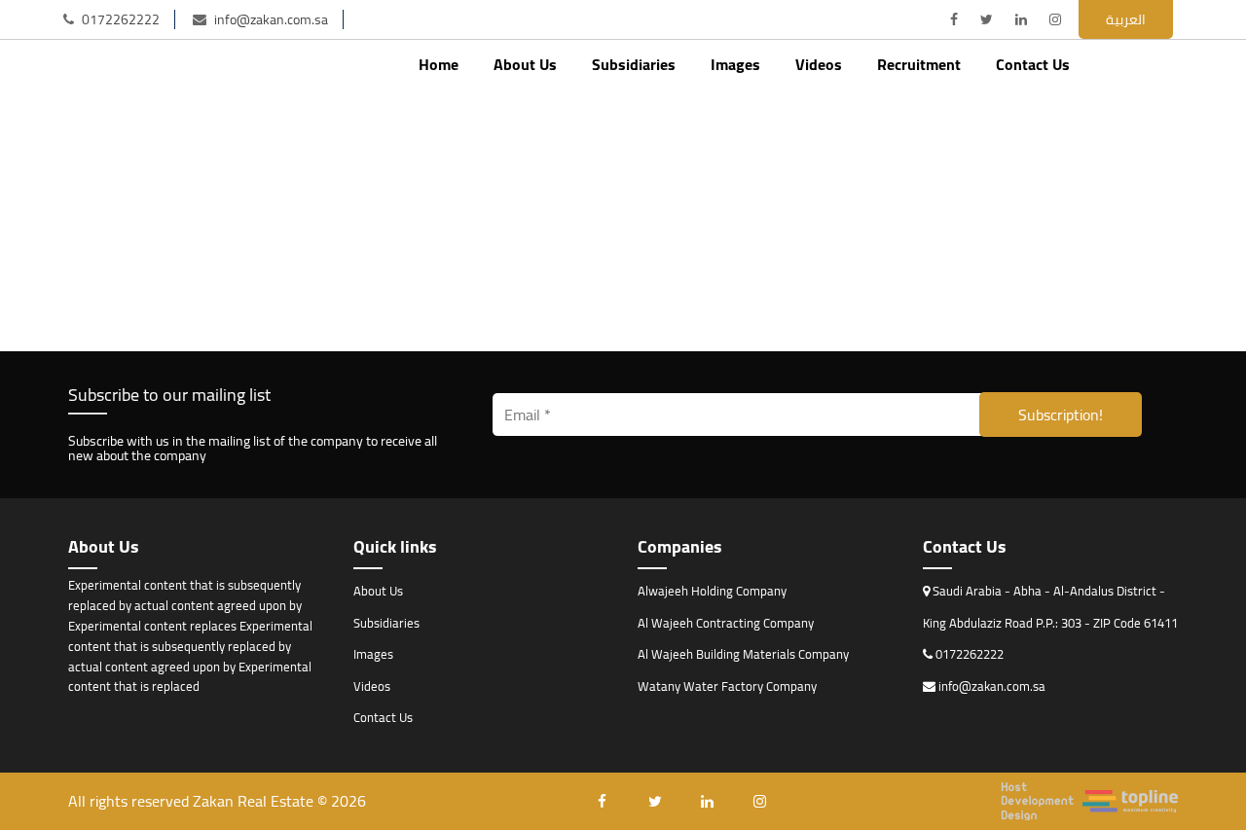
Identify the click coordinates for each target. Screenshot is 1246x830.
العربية (1126, 19)
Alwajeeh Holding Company (712, 590)
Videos (818, 64)
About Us (525, 64)
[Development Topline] (1089, 801)
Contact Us (1033, 64)
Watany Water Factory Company (727, 686)
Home (438, 64)
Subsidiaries (634, 64)
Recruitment (919, 64)
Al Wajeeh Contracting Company (726, 622)
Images (735, 64)
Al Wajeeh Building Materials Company (743, 654)
